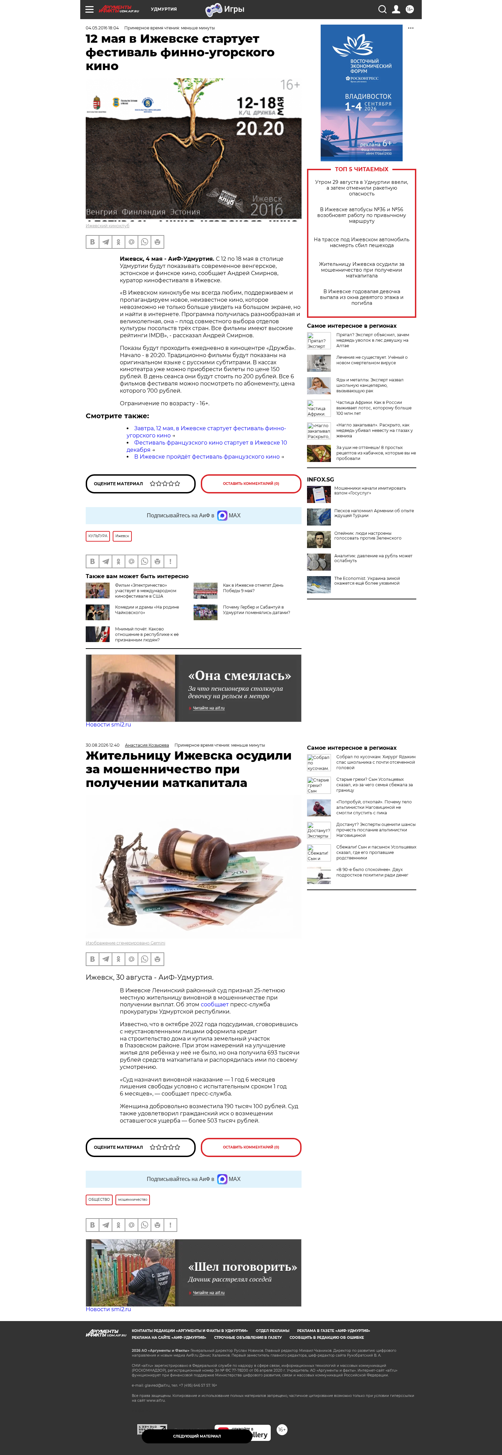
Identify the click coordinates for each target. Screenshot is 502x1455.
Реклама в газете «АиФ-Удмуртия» (333, 1331)
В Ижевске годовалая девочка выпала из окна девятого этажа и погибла (362, 297)
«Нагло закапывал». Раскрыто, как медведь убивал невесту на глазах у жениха (374, 430)
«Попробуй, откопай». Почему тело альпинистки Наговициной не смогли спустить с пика (374, 807)
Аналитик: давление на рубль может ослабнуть (373, 558)
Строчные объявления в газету (248, 1337)
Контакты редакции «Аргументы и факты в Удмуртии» (190, 1331)
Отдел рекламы (272, 1331)
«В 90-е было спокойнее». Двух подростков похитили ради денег (372, 872)
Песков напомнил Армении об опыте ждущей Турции (374, 513)
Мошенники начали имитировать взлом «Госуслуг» (370, 490)
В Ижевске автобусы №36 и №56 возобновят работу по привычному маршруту (361, 215)
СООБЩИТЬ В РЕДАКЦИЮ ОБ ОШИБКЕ (327, 1337)
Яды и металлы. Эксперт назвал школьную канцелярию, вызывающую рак (370, 385)
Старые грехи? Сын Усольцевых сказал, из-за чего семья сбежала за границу (374, 785)
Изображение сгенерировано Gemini (125, 943)
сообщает (215, 1004)
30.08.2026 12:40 (103, 745)
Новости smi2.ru (108, 724)
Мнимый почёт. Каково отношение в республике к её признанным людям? (147, 634)
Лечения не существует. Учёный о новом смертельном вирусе (372, 360)
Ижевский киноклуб (107, 225)
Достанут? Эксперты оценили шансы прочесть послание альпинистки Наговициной (376, 830)
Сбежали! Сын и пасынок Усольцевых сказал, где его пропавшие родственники (376, 852)
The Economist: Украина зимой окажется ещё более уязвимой (367, 581)
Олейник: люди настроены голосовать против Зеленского (368, 536)
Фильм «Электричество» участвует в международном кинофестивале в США (145, 591)
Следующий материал (197, 1436)
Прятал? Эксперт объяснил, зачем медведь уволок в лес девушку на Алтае (372, 340)
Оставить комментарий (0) (251, 483)
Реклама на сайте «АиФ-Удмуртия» (169, 1337)
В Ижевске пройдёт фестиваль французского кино (207, 456)
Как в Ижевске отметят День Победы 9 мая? (253, 588)
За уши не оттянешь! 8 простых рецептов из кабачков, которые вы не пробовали (376, 453)
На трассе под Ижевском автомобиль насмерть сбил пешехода (361, 242)
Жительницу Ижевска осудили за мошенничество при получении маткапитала (361, 270)
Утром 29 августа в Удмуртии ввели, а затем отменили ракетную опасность (361, 188)
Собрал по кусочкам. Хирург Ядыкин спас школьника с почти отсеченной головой (376, 762)
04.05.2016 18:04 (102, 27)
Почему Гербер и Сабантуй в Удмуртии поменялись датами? (256, 609)
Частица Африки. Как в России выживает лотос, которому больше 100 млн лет (374, 408)
